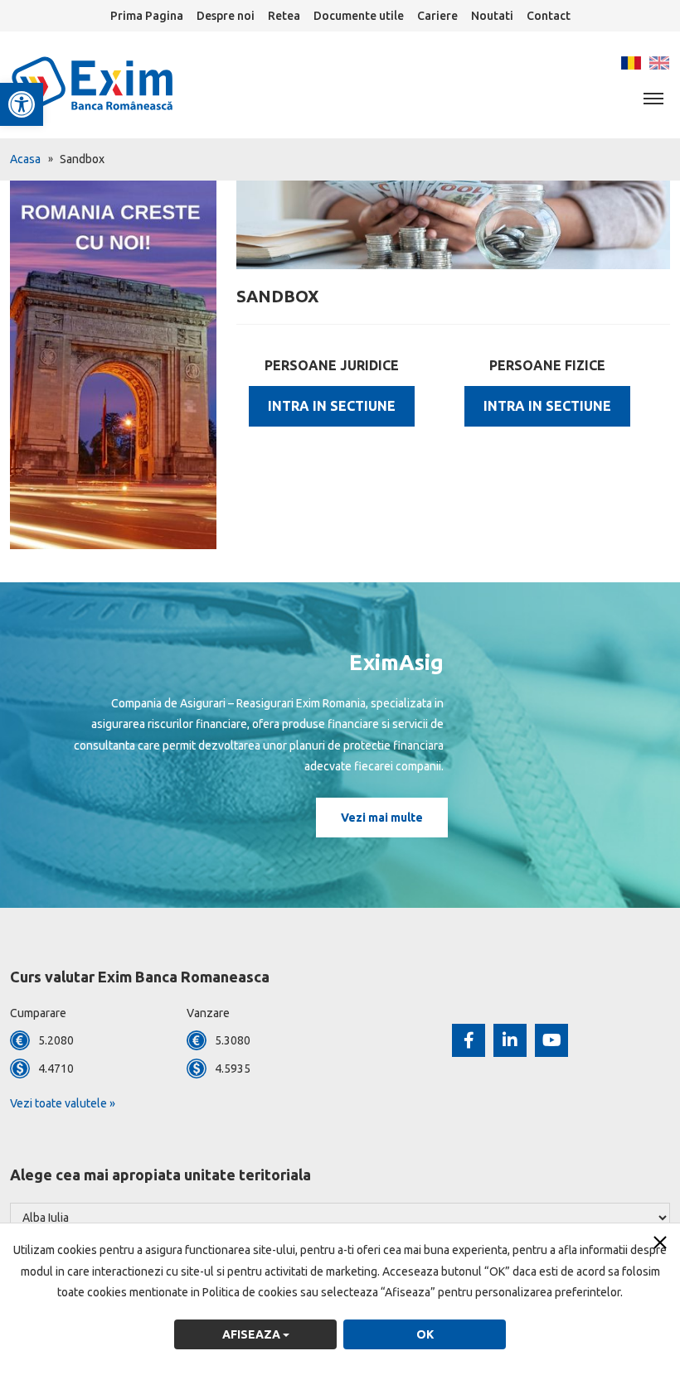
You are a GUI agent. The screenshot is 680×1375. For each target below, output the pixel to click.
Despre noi (226, 15)
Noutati (492, 15)
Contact (549, 15)
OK (425, 1334)
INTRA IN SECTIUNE (332, 405)
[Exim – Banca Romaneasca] (119, 83)
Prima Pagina (146, 15)
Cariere (437, 15)
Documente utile (358, 15)
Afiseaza (252, 1334)
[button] (21, 104)
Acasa (25, 159)
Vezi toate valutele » (62, 1103)
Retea (284, 15)
